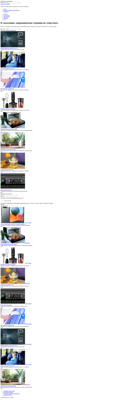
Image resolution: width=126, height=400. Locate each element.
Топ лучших (7, 15)
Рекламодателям (8, 395)
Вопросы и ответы (5, 4)
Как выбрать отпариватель (7, 88)
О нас (5, 9)
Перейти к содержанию (6, 1)
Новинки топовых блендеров (8, 108)
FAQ (5, 19)
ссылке (51, 203)
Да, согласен (8, 200)
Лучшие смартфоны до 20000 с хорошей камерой (13, 224)
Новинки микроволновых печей (9, 129)
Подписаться (4, 206)
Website (2, 204)
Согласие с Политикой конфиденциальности (12, 198)
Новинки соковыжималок (7, 169)
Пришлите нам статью (9, 391)
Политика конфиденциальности (11, 10)
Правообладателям (8, 392)
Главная (5, 14)
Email (2, 196)
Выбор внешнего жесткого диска (9, 48)
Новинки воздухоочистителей (8, 149)
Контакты (6, 11)
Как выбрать (7, 16)
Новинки (6, 18)
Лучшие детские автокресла (8, 68)
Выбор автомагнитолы (6, 189)
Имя (2, 195)
